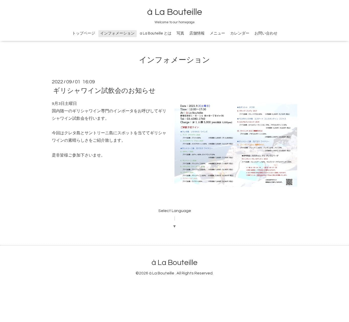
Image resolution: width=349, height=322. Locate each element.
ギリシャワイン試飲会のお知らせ (104, 90)
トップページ (83, 33)
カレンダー (239, 33)
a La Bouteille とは (155, 33)
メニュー (217, 33)
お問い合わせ (265, 33)
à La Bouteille (174, 12)
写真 (180, 33)
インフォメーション (117, 33)
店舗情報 (197, 33)
